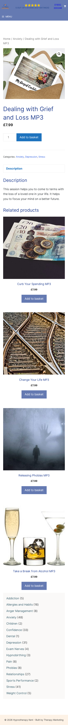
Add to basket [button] (34, 298)
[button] (59, 54)
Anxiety (17, 38)
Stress (41, 156)
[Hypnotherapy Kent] (5, 6)
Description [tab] (14, 168)
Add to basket (29, 137)
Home (6, 38)
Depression (31, 156)
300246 (58, 8)
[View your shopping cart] (65, 6)
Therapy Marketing (54, 719)
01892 (57, 4)
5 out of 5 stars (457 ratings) (32, 8)
